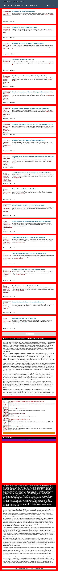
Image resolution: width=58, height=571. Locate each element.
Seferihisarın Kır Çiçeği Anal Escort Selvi (23, 11)
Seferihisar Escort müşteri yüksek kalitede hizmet (19, 419)
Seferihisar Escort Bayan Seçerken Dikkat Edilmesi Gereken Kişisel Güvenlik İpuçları (26, 401)
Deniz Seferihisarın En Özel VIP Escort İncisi (24, 318)
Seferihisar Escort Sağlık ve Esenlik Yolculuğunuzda (19, 426)
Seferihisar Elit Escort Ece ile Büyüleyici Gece (24, 27)
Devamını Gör (29, 440)
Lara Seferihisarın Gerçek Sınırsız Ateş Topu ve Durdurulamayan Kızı (31, 221)
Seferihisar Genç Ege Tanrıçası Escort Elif (17, 408)
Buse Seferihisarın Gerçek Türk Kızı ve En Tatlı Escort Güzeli (28, 237)
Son (32, 334)
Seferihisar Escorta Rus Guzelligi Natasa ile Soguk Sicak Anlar (29, 76)
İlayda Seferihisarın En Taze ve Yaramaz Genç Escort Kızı (28, 302)
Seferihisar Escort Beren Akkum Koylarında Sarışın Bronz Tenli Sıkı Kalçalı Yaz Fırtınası (33, 157)
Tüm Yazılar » (29, 433)
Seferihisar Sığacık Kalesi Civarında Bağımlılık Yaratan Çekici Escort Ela (32, 124)
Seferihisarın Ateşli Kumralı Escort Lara (23, 59)
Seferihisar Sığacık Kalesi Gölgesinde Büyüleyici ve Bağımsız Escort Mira (32, 92)
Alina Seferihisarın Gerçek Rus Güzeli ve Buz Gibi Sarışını (28, 286)
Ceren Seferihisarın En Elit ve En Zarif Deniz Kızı (25, 189)
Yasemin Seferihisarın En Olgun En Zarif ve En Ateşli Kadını (28, 269)
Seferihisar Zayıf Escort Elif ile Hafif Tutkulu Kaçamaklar (28, 43)
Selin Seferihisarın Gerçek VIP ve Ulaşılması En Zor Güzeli (28, 205)
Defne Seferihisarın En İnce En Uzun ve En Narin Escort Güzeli (29, 253)
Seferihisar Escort (13, 2)
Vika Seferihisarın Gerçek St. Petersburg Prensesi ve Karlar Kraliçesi (31, 173)
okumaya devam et (49, 14)
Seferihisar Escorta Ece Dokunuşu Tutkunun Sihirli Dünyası (28, 140)
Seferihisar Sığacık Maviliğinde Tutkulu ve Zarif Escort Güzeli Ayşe (30, 108)
